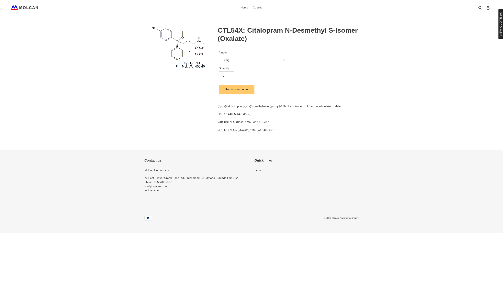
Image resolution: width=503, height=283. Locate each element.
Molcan (335, 218)
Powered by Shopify (349, 218)
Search (258, 170)
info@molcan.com (155, 186)
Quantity (224, 68)
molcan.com (152, 190)
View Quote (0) (500, 24)
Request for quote (236, 89)
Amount (223, 52)
